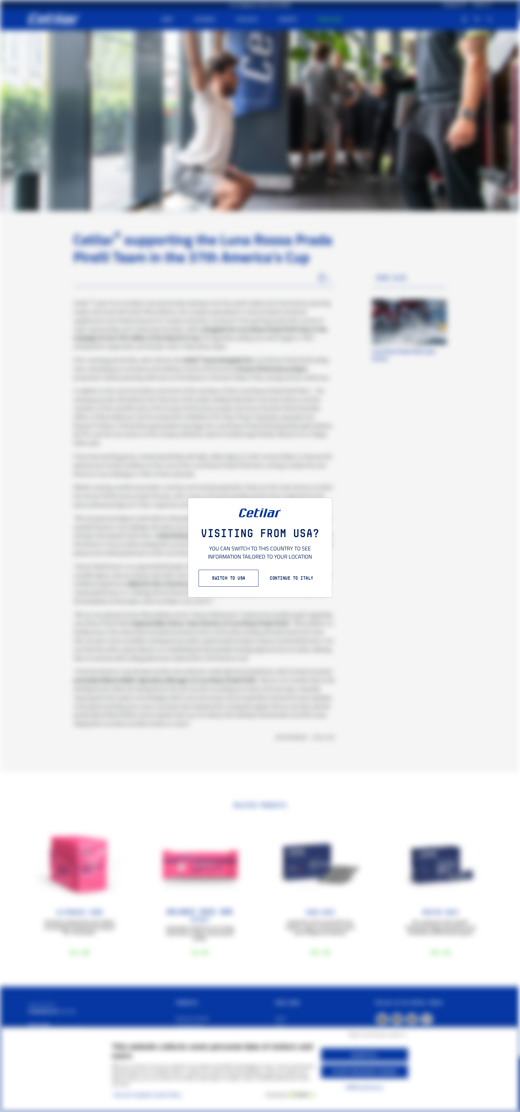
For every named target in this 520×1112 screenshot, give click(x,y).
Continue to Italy (291, 578)
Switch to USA (228, 578)
